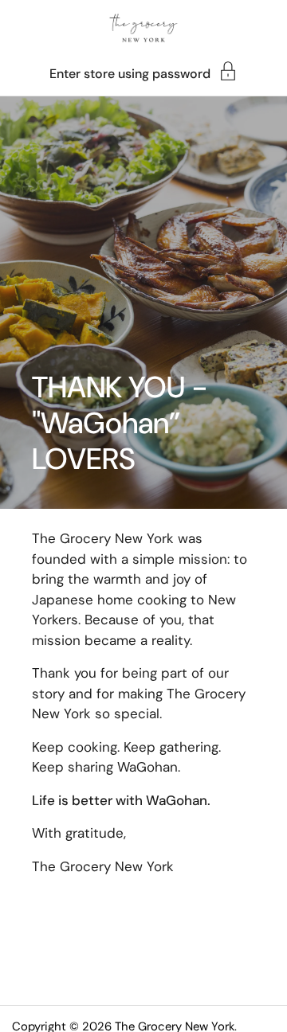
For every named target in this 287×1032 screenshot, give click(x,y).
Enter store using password (129, 72)
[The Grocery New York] (143, 28)
